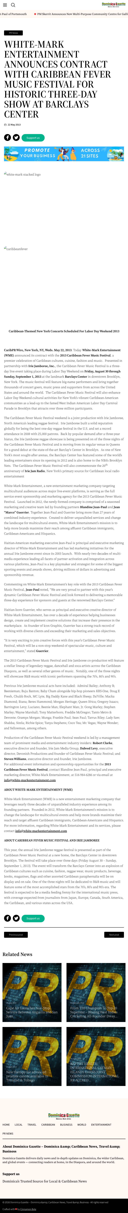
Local (18, 1125)
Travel (31, 1125)
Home (6, 1125)
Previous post (16, 934)
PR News (13, 33)
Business (66, 1125)
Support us (33, 138)
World (81, 1125)
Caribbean (48, 1125)
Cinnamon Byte (28, 1209)
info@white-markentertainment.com (30, 780)
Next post (114, 934)
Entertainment (101, 1125)
